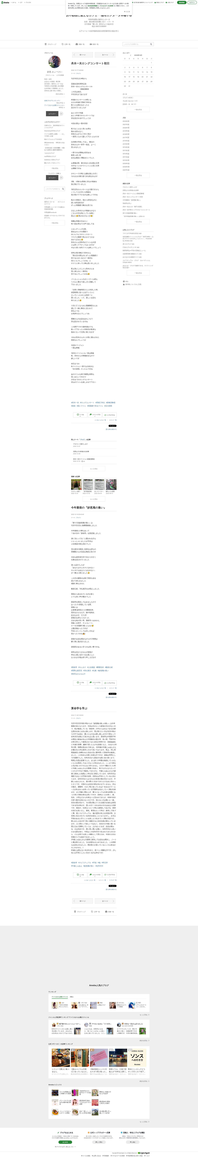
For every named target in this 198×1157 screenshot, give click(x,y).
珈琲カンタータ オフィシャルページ (54, 203)
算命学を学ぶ (79, 708)
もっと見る (93, 469)
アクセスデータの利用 (118, 1155)
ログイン (192, 2)
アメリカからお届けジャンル (53, 105)
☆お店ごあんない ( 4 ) (130, 101)
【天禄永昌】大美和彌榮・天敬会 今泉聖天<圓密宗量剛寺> (54, 149)
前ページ (82, 55)
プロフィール (50, 75)
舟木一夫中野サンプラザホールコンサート (136, 210)
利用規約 (106, 1155)
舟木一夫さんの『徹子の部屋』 (133, 206)
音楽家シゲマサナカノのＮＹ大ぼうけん (54, 216)
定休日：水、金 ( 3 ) (129, 104)
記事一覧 (67, 44)
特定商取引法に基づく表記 (135, 1155)
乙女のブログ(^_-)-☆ (131, 247)
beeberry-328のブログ (52, 160)
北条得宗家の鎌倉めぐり (132, 254)
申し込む (132, 1142)
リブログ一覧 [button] (113, 880)
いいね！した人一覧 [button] (100, 420)
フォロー (53, 114)
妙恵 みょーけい (54, 72)
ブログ (78, 73)
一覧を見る (138, 109)
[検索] (151, 44)
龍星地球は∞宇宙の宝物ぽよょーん (134, 250)
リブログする (111, 415)
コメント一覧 (113, 420)
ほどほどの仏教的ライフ (132, 257)
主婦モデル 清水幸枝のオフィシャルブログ (54, 126)
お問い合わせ (97, 1155)
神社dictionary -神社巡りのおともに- (54, 143)
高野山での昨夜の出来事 (131, 190)
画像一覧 (81, 44)
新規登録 (181, 2)
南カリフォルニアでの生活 (53, 139)
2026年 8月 (138, 55)
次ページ (105, 55)
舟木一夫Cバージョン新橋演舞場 (133, 193)
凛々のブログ (128, 244)
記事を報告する (112, 429)
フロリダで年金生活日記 (132, 233)
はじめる (65, 1142)
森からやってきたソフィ (52, 163)
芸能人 (72, 997)
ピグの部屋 (60, 75)
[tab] (60, 997)
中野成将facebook (50, 212)
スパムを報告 (86, 1155)
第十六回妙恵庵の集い (130, 213)
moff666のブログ (50, 156)
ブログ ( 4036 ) (128, 98)
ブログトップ (52, 44)
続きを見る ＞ (60, 94)
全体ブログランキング (51, 100)
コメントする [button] (96, 415)
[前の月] (130, 55)
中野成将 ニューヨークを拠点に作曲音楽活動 (54, 208)
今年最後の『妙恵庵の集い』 (88, 507)
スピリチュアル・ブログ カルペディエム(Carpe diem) (136, 261)
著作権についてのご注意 (133, 284)
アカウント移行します (130, 187)
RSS (126, 281)
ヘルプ (148, 1155)
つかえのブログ (49, 153)
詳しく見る (99, 1142)
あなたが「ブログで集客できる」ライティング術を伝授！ (138, 267)
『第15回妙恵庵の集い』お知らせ (134, 216)
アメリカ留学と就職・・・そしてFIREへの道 (54, 135)
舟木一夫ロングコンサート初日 (90, 63)
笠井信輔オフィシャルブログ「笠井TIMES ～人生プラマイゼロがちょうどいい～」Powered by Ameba (138, 238)
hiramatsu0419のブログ (52, 131)
